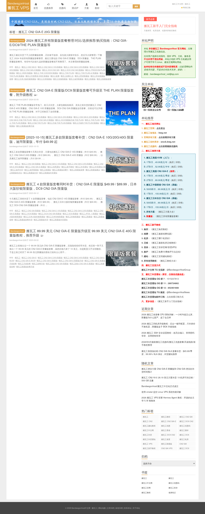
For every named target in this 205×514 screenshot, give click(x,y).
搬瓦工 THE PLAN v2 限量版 (86, 73)
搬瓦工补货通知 (81, 166)
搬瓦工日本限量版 (44, 79)
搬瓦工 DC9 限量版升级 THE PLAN (69, 120)
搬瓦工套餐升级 (38, 263)
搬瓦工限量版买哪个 (60, 169)
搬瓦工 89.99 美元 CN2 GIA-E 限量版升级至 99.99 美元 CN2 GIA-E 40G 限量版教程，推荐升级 (72, 232)
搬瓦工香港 (165, 430)
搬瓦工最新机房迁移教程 (163, 242)
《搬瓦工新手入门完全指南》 (170, 301)
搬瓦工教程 (165, 416)
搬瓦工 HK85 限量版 (24, 73)
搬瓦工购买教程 (159, 229)
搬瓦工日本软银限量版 (55, 216)
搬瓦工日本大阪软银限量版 (25, 79)
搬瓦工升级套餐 (24, 263)
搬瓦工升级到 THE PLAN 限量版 (86, 123)
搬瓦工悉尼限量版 (82, 76)
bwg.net (163, 132)
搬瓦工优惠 (165, 425)
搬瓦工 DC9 (184, 448)
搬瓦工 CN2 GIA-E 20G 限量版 (76, 67)
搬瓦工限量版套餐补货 (23, 219)
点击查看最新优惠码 (168, 146)
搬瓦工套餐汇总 (67, 76)
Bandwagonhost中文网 (18, 6)
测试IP (75, 7)
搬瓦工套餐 (54, 76)
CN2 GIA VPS (166, 448)
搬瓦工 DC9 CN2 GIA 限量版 (72, 70)
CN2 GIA (183, 443)
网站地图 (102, 508)
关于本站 (136, 508)
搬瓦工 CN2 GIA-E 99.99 (25, 260)
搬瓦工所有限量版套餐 (167, 216)
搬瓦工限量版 (90, 79)
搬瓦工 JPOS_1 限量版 (89, 213)
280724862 (173, 283)
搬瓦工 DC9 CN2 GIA (50, 70)
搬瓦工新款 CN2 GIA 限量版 (57, 263)
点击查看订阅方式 (175, 296)
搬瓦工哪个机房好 (160, 238)
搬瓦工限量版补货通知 (48, 172)
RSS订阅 (186, 7)
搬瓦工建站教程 (149, 425)
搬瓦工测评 (183, 430)
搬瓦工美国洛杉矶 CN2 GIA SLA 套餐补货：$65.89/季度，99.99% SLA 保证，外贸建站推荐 (167, 353)
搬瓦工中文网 (177, 4)
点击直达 (161, 128)
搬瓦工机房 (183, 439)
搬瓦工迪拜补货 (16, 169)
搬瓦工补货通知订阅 (97, 166)
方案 (86, 7)
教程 (97, 7)
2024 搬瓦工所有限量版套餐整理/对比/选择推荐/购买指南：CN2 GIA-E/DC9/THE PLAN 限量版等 (68, 42)
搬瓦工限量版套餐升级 (25, 126)
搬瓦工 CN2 (147, 421)
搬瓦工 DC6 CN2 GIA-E (186, 421)
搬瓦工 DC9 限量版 (70, 213)
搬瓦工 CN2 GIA (186, 416)
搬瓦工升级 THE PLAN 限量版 (59, 123)
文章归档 (110, 508)
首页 (35, 7)
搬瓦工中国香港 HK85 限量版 (37, 76)
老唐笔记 (172, 492)
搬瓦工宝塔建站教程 (161, 256)
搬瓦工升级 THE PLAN (37, 123)
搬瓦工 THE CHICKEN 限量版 (46, 73)
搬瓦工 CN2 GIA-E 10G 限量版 (50, 67)
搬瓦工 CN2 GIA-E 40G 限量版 (86, 117)
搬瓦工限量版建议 (93, 169)
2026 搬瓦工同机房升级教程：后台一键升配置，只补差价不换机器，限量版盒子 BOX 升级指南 (168, 325)
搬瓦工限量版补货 (30, 172)
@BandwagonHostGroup (178, 269)
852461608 (173, 287)
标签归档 (119, 508)
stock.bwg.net (168, 141)
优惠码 (62, 7)
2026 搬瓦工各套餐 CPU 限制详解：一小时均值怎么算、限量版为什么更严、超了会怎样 (168, 316)
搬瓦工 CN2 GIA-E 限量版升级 (71, 260)
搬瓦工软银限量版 (60, 79)
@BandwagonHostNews (178, 292)
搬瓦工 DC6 (184, 434)
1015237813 (173, 278)
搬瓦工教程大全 (168, 260)
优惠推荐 (48, 7)
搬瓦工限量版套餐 (104, 79)
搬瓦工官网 (146, 487)
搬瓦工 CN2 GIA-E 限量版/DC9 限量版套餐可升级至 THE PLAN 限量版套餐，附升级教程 (71, 92)
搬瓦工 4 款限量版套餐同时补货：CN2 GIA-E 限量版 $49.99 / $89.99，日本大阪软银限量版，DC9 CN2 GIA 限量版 (73, 186)
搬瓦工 (187, 4)
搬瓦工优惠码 (184, 425)
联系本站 (127, 508)
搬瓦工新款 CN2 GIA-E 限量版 (82, 263)
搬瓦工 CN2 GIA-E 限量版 (30, 70)
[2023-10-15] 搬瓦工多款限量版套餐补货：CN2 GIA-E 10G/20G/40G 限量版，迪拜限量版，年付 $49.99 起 (71, 139)
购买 (172, 162)
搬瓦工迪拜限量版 (76, 79)
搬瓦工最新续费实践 (161, 233)
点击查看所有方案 (167, 137)
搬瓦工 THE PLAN (66, 73)
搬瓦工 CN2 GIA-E (29, 67)
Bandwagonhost (17, 40)
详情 (178, 162)
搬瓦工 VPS (147, 443)
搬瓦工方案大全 (166, 211)
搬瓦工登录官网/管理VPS (164, 247)
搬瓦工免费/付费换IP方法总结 (166, 251)
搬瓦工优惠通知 (53, 166)
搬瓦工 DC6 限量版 (29, 213)
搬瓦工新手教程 (67, 166)
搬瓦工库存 (173, 487)
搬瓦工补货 (147, 434)
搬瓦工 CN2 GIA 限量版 (31, 163)
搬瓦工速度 (165, 439)
